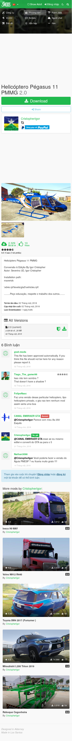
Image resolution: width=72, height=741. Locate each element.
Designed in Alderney (12, 729)
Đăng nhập (43, 474)
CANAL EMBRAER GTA (27, 415)
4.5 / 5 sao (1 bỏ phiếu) (11, 253)
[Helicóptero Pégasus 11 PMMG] (36, 202)
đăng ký (61, 474)
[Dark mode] (62, 4)
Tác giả (35, 435)
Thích (27, 246)
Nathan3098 (21, 454)
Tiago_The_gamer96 (25, 374)
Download (38, 101)
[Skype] (22, 122)
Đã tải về (12, 246)
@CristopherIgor (23, 419)
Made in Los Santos (11, 732)
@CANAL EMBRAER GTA (28, 438)
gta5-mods (20, 351)
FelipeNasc (20, 393)
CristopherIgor (30, 118)
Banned (45, 416)
